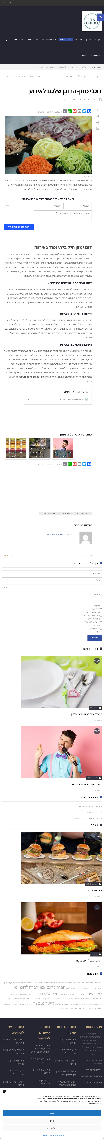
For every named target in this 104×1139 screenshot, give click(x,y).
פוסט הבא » (8, 555)
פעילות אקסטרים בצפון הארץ (50, 999)
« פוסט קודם (87, 555)
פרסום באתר (94, 628)
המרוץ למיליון (70, 988)
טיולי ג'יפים (49, 993)
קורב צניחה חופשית (26, 999)
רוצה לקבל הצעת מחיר (19, 227)
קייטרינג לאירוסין (27, 1004)
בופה (59, 983)
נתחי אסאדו (85, 999)
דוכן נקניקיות (93, 988)
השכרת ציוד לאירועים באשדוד (87, 784)
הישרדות (78, 988)
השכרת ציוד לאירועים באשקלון (86, 714)
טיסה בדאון (36, 994)
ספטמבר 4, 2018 (78, 100)
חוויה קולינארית (64, 994)
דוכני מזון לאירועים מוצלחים (40, 1060)
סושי (53, 271)
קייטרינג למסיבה (82, 1008)
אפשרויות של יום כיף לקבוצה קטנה (66, 1072)
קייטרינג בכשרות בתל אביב (63, 1004)
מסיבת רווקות (13, 994)
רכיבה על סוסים (66, 1008)
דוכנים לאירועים (29, 77)
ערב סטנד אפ (64, 999)
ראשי (38, 77)
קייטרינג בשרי (43, 1003)
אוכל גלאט (98, 983)
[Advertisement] (48, 488)
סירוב (52, 1121)
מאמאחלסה (22, 994)
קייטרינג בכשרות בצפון (79, 1004)
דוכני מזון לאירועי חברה (41, 1071)
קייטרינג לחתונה (93, 1008)
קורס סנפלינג (16, 999)
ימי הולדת (29, 994)
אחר (98, 631)
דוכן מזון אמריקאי (31, 983)
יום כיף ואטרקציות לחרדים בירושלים (67, 1083)
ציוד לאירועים (94, 625)
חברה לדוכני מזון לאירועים (50, 513)
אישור (52, 1113)
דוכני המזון (83, 320)
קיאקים (9, 999)
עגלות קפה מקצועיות (75, 999)
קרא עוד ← (98, 720)
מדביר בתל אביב (94, 812)
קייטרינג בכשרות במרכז (94, 1004)
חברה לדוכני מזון (68, 513)
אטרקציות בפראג (94, 1070)
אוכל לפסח (91, 983)
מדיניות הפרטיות (58, 1135)
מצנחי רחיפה (94, 999)
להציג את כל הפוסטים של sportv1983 (59, 534)
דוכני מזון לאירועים (83, 513)
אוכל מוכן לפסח (83, 983)
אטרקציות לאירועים (91, 615)
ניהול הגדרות (52, 1128)
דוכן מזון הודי (22, 983)
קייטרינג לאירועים (92, 622)
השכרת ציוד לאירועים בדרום (65, 1062)
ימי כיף (97, 605)
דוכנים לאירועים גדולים (90, 890)
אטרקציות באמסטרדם (91, 1076)
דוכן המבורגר (42, 983)
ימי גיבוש (96, 609)
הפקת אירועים (94, 618)
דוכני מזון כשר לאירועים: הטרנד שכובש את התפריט (40, 1048)
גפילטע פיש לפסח (52, 983)
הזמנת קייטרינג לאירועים (42, 1081)
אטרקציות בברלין (94, 1082)
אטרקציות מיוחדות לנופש (69, 983)
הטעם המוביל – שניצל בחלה (88, 960)
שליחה (95, 637)
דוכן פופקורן (84, 988)
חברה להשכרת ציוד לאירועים (78, 994)
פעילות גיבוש (37, 999)
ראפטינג (74, 1008)
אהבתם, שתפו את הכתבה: (50, 111)
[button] (4, 1091)
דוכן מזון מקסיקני (12, 983)
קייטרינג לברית (16, 1004)
